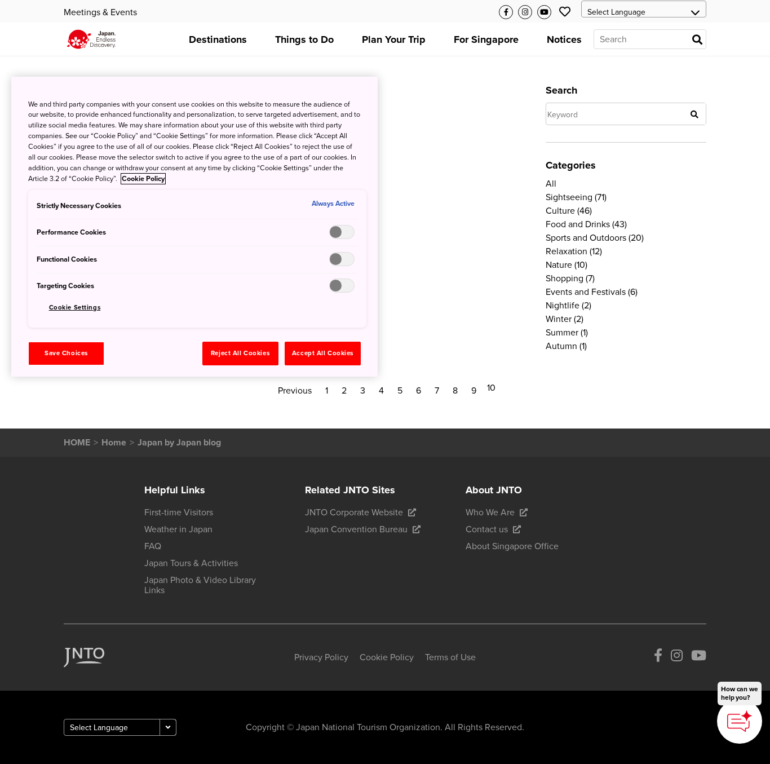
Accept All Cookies (322, 353)
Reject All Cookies (240, 353)
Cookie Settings (75, 307)
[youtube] (698, 657)
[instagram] (677, 657)
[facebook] (658, 657)
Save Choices (66, 353)
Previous (295, 390)
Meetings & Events (100, 12)
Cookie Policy (143, 178)
